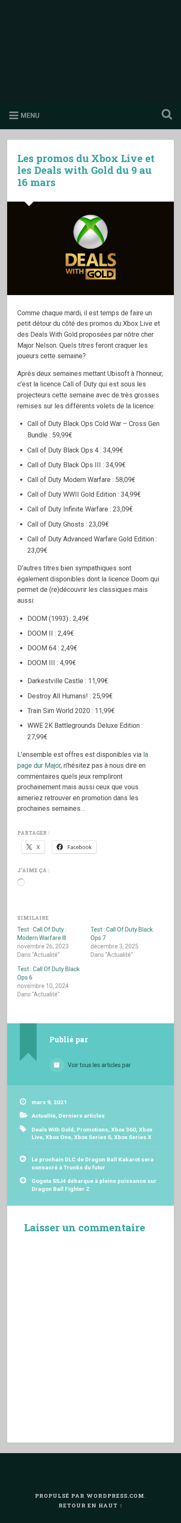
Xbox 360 (123, 1129)
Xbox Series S (92, 1137)
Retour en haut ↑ (91, 1505)
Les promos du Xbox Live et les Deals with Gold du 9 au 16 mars (85, 170)
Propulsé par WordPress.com (89, 1495)
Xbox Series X (133, 1137)
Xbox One (58, 1137)
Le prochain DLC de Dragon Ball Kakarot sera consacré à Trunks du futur (93, 1163)
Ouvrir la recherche (165, 115)
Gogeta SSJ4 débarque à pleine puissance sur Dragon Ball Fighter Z (94, 1184)
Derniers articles (82, 1115)
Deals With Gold (53, 1129)
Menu (30, 116)
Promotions (92, 1129)
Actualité (44, 1115)
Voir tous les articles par (99, 1065)
